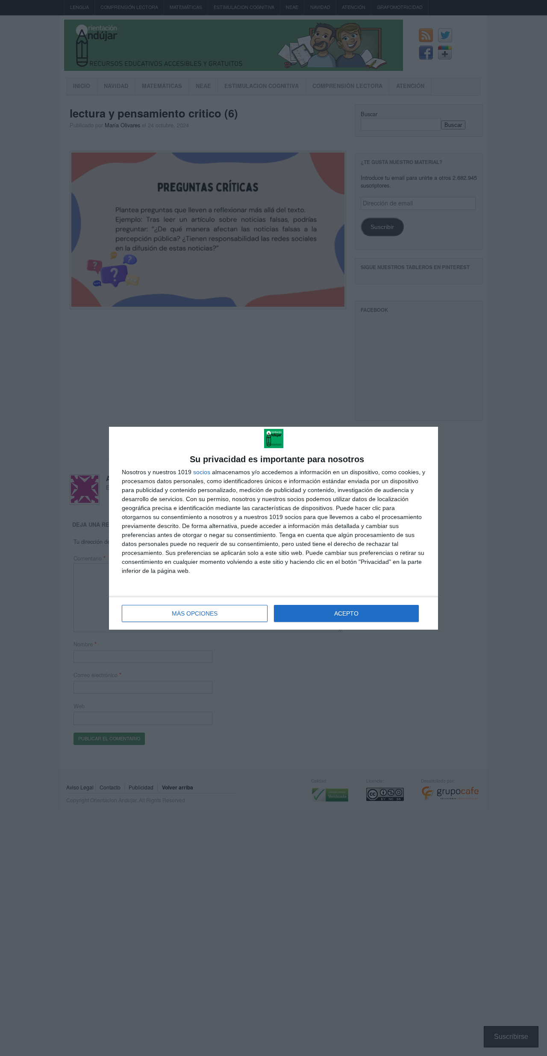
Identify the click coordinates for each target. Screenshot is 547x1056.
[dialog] (273, 528)
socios (201, 472)
